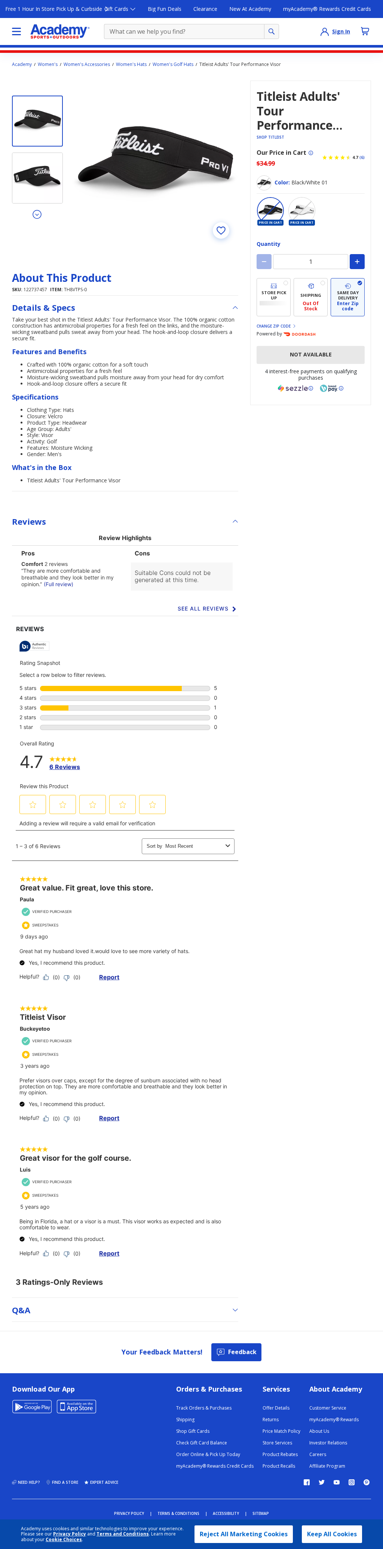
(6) (362, 157)
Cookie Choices (64, 1539)
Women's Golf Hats (173, 64)
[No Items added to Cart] (365, 31)
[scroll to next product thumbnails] (37, 214)
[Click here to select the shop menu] (16, 31)
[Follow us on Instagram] (351, 1482)
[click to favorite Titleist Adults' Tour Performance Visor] (221, 230)
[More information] (310, 152)
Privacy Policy (69, 1534)
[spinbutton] (310, 261)
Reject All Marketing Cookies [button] (244, 1534)
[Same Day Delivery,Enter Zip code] (347, 297)
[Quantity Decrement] (264, 261)
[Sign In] (325, 31)
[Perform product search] (271, 31)
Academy (22, 64)
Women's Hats (131, 64)
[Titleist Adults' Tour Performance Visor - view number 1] (37, 121)
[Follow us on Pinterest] (366, 1482)
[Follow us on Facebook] (306, 1482)
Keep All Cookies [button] (332, 1534)
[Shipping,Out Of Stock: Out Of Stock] (310, 297)
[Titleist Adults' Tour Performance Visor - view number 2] (37, 178)
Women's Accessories (87, 64)
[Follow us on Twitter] (321, 1482)
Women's (48, 64)
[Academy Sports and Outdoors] (60, 31)
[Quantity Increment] (357, 261)
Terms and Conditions (122, 1534)
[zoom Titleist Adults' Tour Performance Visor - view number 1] (155, 164)
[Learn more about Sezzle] (295, 388)
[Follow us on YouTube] (336, 1482)
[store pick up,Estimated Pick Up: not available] (273, 297)
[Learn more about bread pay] (331, 388)
